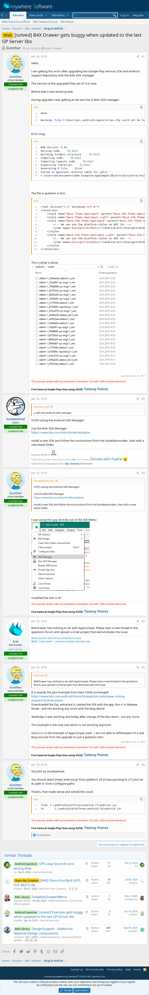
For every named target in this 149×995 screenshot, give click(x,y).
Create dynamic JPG (52, 463)
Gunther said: (41, 407)
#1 (143, 56)
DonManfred (15, 419)
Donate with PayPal (106, 459)
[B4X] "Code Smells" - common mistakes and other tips (60, 641)
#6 (143, 764)
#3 (143, 473)
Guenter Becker (22, 900)
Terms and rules (95, 969)
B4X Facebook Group (45, 21)
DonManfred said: (44, 481)
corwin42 (19, 937)
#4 (143, 621)
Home (137, 969)
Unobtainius (131, 899)
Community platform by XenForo (74, 976)
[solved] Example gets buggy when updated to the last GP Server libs (48, 914)
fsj (15, 872)
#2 (143, 399)
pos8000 (133, 931)
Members (58, 15)
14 (26, 940)
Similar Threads (53, 48)
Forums (18, 15)
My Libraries (72, 463)
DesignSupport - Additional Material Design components (43, 930)
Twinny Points (96, 389)
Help (128, 969)
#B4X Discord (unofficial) (16, 21)
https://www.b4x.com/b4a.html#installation (60, 432)
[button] (46, 15)
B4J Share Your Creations (52, 888)
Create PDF (36, 463)
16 (35, 940)
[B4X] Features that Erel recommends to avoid (56, 638)
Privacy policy (114, 969)
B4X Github (67, 21)
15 (31, 940)
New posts (36, 15)
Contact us (76, 969)
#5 (143, 667)
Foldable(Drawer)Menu (49, 897)
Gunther (13, 48)
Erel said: (39, 675)
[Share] (137, 56)
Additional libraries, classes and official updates (48, 902)
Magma (18, 888)
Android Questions (43, 872)
